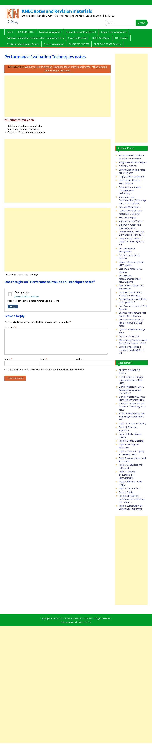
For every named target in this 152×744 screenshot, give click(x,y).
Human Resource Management (81, 32)
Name (8, 359)
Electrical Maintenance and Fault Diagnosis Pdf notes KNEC (131, 416)
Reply (13, 306)
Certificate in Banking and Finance (23, 44)
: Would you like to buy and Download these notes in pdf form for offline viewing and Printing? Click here (57, 69)
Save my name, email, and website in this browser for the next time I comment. (46, 369)
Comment (10, 327)
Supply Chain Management (113, 32)
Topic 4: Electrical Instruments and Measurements (127, 474)
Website (80, 359)
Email (43, 359)
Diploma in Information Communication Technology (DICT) (35, 38)
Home (10, 32)
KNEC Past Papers (101, 38)
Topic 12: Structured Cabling (132, 423)
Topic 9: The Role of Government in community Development (131, 498)
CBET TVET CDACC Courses (107, 44)
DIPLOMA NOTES (26, 32)
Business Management (50, 32)
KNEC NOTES (84, 622)
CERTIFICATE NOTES (79, 44)
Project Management (54, 44)
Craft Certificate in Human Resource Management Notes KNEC (131, 389)
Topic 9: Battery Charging (131, 440)
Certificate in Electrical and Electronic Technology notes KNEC (132, 406)
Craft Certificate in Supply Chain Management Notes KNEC (131, 380)
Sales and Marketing (78, 38)
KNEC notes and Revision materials (57, 11)
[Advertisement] (57, 96)
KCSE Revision (121, 38)
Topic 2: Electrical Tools (130, 488)
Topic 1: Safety (126, 492)
